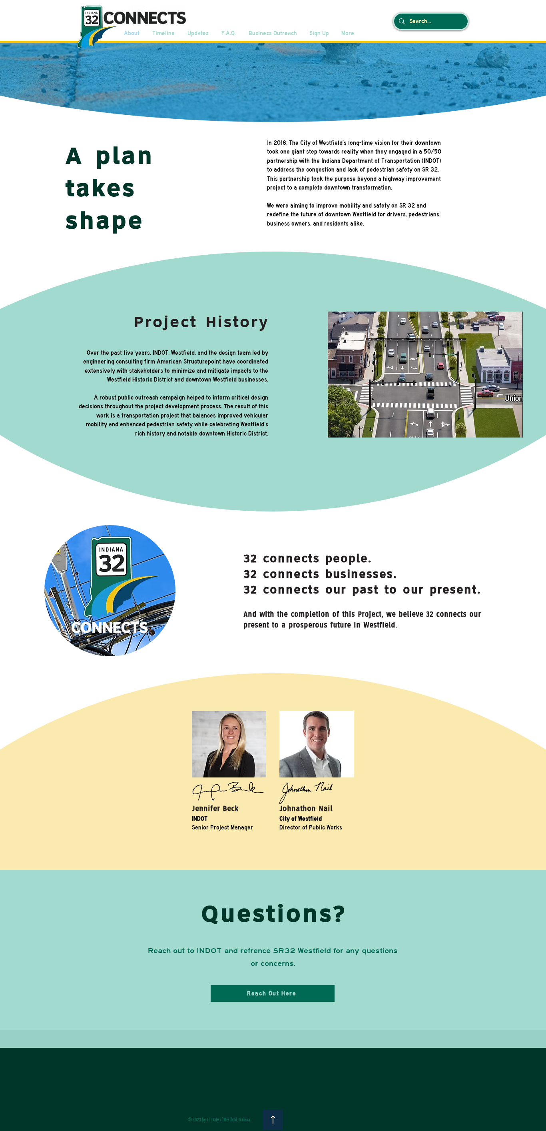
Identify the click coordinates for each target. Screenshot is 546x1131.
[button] (425, 375)
